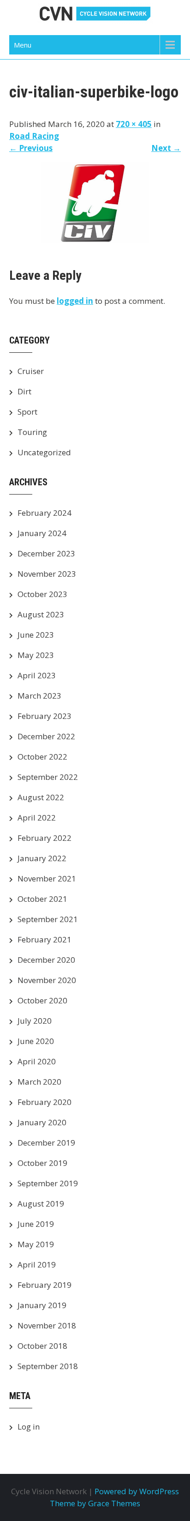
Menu (22, 44)
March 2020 (39, 1081)
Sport (27, 411)
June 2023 (36, 634)
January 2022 (42, 858)
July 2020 (35, 1020)
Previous (31, 148)
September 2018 (48, 1366)
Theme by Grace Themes (95, 1503)
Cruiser (31, 371)
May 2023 (36, 655)
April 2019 (37, 1264)
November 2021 (47, 878)
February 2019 (44, 1285)
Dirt (24, 391)
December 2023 (46, 553)
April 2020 (37, 1061)
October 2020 (42, 1000)
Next (166, 148)
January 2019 (42, 1305)
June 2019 (36, 1224)
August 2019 (41, 1203)
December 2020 (46, 959)
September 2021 (48, 919)
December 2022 (46, 736)
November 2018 (47, 1325)
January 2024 (42, 533)
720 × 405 (134, 124)
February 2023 (44, 716)
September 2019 (48, 1183)
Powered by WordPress (137, 1491)
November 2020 (47, 980)
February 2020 (44, 1102)
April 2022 (37, 817)
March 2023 (39, 695)
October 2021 (42, 898)
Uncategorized (44, 452)
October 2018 (42, 1345)
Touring (32, 432)
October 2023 (42, 594)
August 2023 (41, 614)
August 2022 (41, 797)
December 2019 (46, 1142)
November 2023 (47, 573)
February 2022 (44, 838)
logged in (75, 301)
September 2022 (48, 777)
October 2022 (42, 756)
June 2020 (36, 1041)
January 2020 (42, 1122)
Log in (29, 1426)
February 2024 (44, 512)
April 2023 (37, 675)
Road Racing (34, 136)
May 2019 (36, 1244)
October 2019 (42, 1163)
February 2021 (44, 939)
